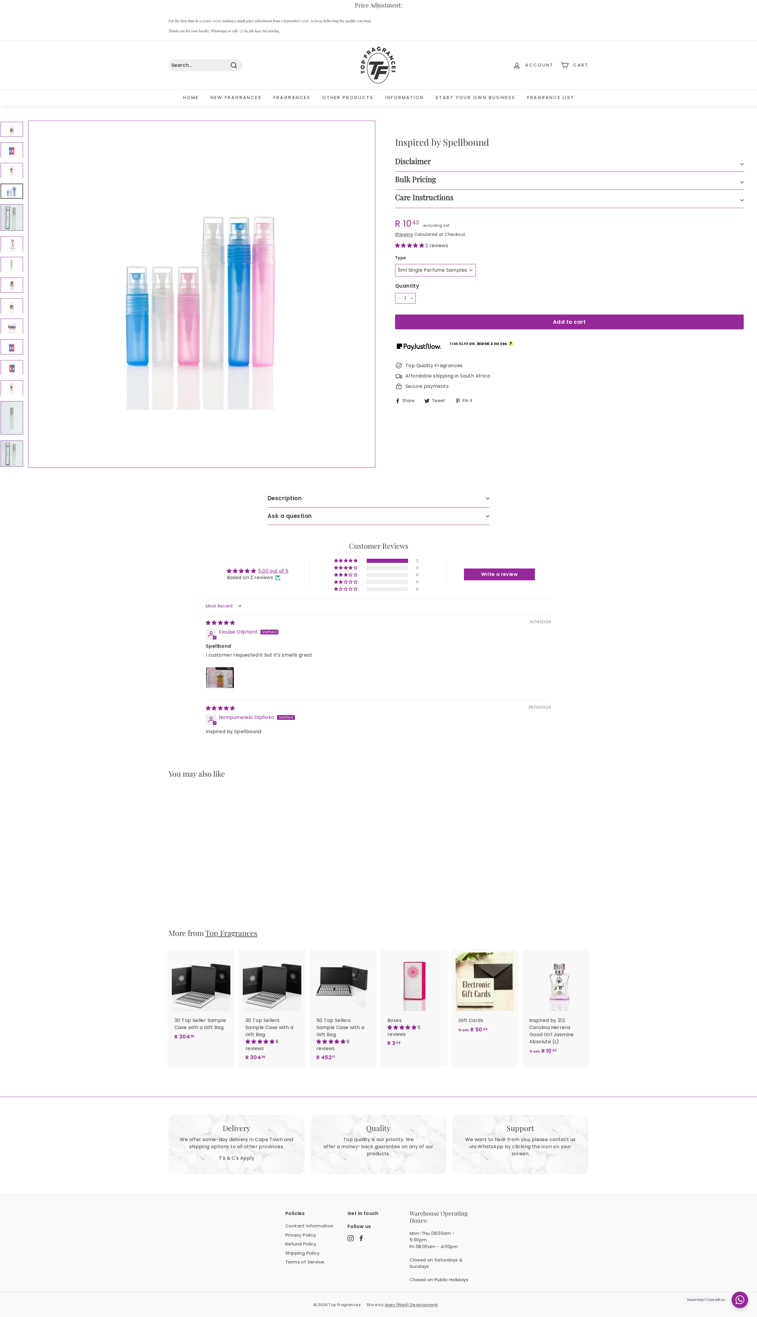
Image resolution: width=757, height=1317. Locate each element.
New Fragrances (236, 97)
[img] (220, 622)
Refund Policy (300, 1244)
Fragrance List (550, 97)
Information (404, 97)
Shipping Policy (302, 1253)
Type (400, 258)
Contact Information (309, 1226)
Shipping (404, 234)
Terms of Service (304, 1262)
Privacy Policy (300, 1235)
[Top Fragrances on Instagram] (350, 1238)
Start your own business (475, 97)
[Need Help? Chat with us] (740, 1300)
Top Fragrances (231, 933)
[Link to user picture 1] (220, 677)
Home (191, 97)
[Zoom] (201, 294)
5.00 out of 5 (273, 571)
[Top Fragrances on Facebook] (361, 1238)
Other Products (347, 97)
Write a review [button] (499, 574)
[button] (410, 245)
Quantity (407, 285)
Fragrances (292, 97)
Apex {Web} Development (411, 1305)
